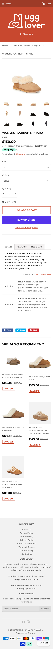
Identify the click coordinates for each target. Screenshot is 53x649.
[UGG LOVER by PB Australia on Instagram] (28, 622)
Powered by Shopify (25, 633)
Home (5, 45)
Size (4, 161)
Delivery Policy (26, 540)
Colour (5, 175)
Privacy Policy (26, 533)
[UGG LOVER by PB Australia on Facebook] (23, 622)
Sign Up (45, 609)
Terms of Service (27, 547)
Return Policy (26, 536)
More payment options (26, 227)
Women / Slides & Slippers (27, 45)
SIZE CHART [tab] (36, 247)
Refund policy (26, 550)
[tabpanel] (26, 261)
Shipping (20, 154)
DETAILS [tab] (8, 247)
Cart (48, 3)
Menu (8, 3)
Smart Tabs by (40, 274)
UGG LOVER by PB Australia (29, 630)
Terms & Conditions (26, 543)
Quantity (6, 188)
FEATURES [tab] (21, 247)
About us (26, 529)
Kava (49, 274)
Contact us (26, 554)
